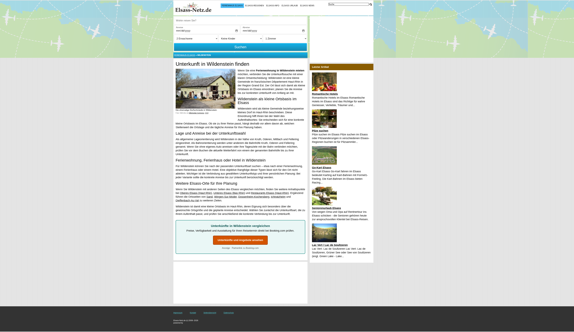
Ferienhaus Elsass (232, 5)
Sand (209, 196)
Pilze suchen (320, 130)
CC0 (206, 113)
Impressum (177, 313)
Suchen (240, 47)
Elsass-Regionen (254, 5)
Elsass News (307, 5)
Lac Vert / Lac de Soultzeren (330, 245)
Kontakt (193, 313)
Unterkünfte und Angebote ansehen (240, 240)
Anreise (179, 27)
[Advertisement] (240, 283)
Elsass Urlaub (290, 5)
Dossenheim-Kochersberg (253, 196)
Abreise (246, 27)
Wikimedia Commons (196, 113)
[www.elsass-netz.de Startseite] (194, 8)
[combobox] (240, 20)
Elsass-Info (272, 5)
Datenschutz (229, 313)
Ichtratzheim (278, 196)
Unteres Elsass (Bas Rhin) (229, 193)
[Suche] (371, 4)
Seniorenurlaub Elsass (326, 208)
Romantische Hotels (325, 93)
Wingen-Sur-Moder (225, 196)
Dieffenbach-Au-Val (187, 200)
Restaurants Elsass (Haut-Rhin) (270, 193)
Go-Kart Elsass (321, 167)
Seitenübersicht (209, 313)
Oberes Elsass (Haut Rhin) (196, 193)
